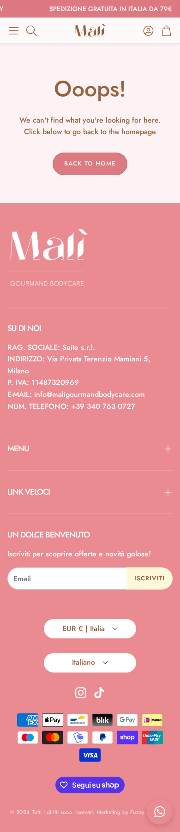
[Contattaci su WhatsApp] (160, 812)
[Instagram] (80, 692)
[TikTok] (99, 692)
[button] (13, 30)
